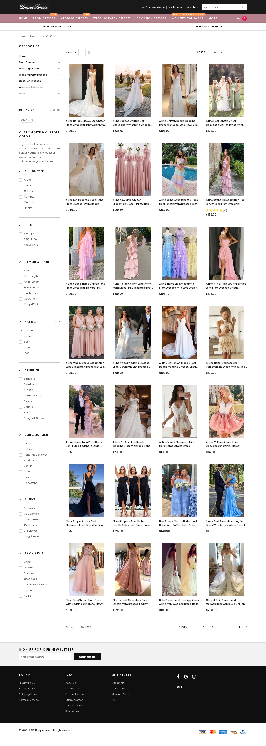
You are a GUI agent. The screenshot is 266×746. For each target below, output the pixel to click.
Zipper (27, 562)
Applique (29, 460)
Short (27, 270)
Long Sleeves (31, 536)
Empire (28, 208)
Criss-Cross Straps (35, 584)
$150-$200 (30, 239)
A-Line (27, 179)
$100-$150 (30, 233)
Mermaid (29, 202)
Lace (27, 347)
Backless (29, 573)
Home (22, 36)
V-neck (28, 390)
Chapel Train (31, 304)
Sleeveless (30, 508)
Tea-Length (31, 276)
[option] (57, 26)
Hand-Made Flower (35, 454)
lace (26, 353)
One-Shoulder (32, 395)
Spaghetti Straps (34, 418)
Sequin (28, 466)
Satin (27, 341)
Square (28, 406)
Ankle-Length (32, 281)
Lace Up (28, 567)
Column (29, 191)
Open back (30, 579)
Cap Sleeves (31, 513)
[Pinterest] (186, 676)
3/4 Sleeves (31, 530)
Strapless (29, 378)
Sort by (202, 52)
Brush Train (30, 293)
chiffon (28, 336)
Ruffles (28, 449)
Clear (57, 321)
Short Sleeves (32, 519)
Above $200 (31, 245)
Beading (29, 443)
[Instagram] (194, 676)
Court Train (30, 298)
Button (28, 590)
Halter (27, 412)
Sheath (28, 185)
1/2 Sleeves (30, 525)
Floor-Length (31, 287)
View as (71, 52)
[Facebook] (178, 676)
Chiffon (27, 120)
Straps (28, 401)
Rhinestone (30, 483)
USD (179, 687)
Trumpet (29, 196)
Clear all (55, 109)
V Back (28, 595)
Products (35, 36)
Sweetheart (30, 384)
